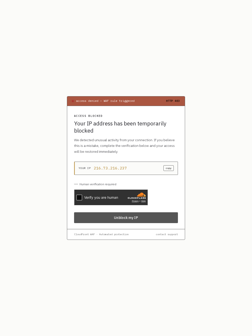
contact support (167, 234)
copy (169, 168)
